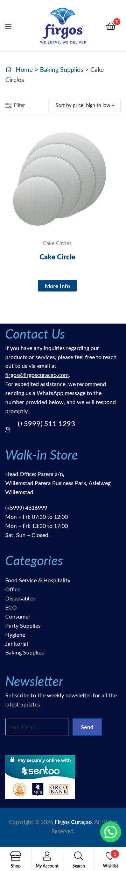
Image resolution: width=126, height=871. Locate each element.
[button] (110, 831)
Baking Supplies (61, 69)
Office (12, 589)
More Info (57, 286)
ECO (11, 607)
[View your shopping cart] (110, 25)
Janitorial (16, 643)
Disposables (20, 598)
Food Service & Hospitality (37, 580)
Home (24, 69)
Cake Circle (57, 257)
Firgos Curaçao (73, 822)
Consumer (17, 616)
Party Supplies (23, 625)
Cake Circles (57, 243)
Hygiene (15, 634)
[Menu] (12, 25)
